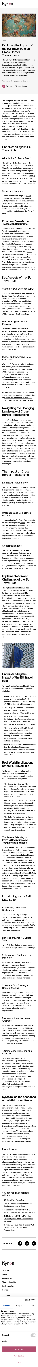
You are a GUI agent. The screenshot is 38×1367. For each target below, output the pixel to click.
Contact (5, 1290)
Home (4, 1274)
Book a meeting (8, 1286)
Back (4, 40)
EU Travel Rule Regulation (14, 1200)
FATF (29, 252)
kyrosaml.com (26, 1141)
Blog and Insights (9, 1282)
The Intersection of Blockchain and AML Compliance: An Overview (19, 111)
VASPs (31, 176)
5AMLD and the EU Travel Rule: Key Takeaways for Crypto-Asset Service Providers (18, 1218)
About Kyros (7, 1278)
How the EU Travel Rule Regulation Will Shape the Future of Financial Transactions (19, 1227)
